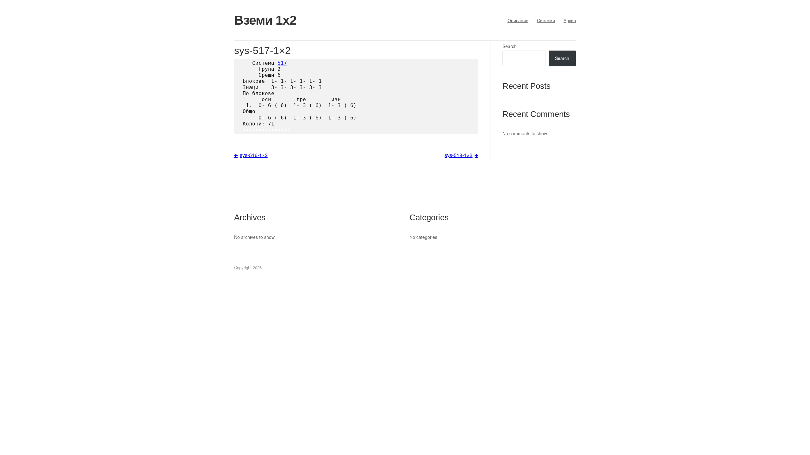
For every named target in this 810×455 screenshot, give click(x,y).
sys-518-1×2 (458, 155)
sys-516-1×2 (254, 155)
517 (282, 63)
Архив (570, 20)
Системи (546, 20)
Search (509, 46)
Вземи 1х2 (265, 20)
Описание (518, 20)
